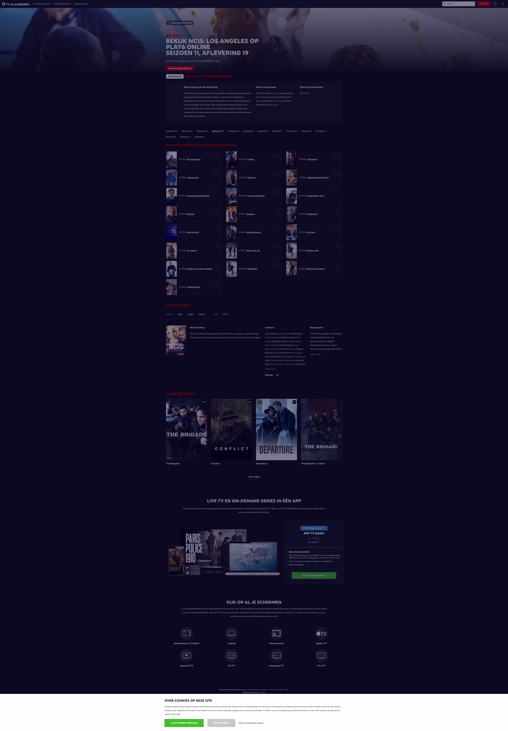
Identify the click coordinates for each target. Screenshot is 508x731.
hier (178, 714)
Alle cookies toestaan (184, 723)
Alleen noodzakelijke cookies (251, 723)
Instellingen (221, 723)
